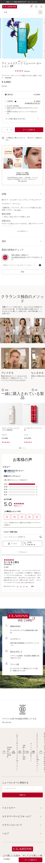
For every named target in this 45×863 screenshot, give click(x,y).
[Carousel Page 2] (20, 61)
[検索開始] (40, 12)
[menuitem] (31, 6)
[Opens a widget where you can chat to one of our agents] (37, 859)
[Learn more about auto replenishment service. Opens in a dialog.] (15, 101)
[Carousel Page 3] (22, 61)
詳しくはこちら (6, 722)
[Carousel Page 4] (24, 61)
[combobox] (22, 118)
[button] (22, 194)
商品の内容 (8, 77)
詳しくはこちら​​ (22, 181)
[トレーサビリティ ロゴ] (5, 257)
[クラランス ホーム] (9, 7)
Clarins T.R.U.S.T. (18, 257)
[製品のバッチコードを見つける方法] (40, 265)
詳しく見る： (18, 210)
